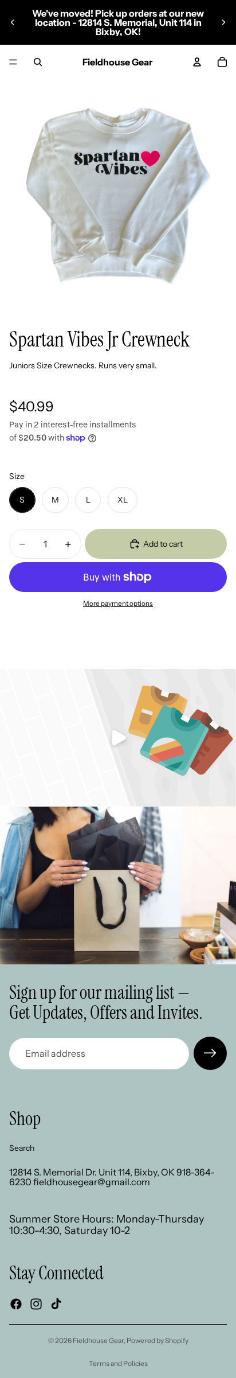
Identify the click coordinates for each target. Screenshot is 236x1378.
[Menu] (13, 62)
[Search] (37, 62)
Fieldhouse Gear (98, 1340)
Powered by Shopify (157, 1340)
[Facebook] (16, 1304)
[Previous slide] (12, 22)
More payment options (118, 604)
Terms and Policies (118, 1363)
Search (21, 1148)
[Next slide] (223, 22)
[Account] (197, 62)
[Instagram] (36, 1304)
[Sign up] (210, 1053)
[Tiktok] (56, 1304)
